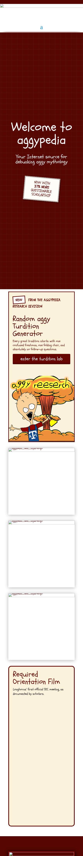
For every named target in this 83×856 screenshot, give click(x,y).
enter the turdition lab (41, 359)
